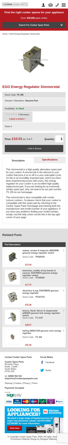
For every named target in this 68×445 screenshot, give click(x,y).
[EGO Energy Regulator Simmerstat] (11, 114)
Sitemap (8, 383)
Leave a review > (17, 119)
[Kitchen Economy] (34, 419)
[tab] (18, 160)
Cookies (18, 383)
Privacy (26, 383)
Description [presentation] (18, 160)
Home (5, 34)
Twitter (48, 370)
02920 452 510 (15, 376)
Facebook (49, 362)
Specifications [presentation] (50, 159)
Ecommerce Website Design (24, 439)
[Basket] (50, 5)
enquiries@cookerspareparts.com (21, 378)
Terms (35, 383)
